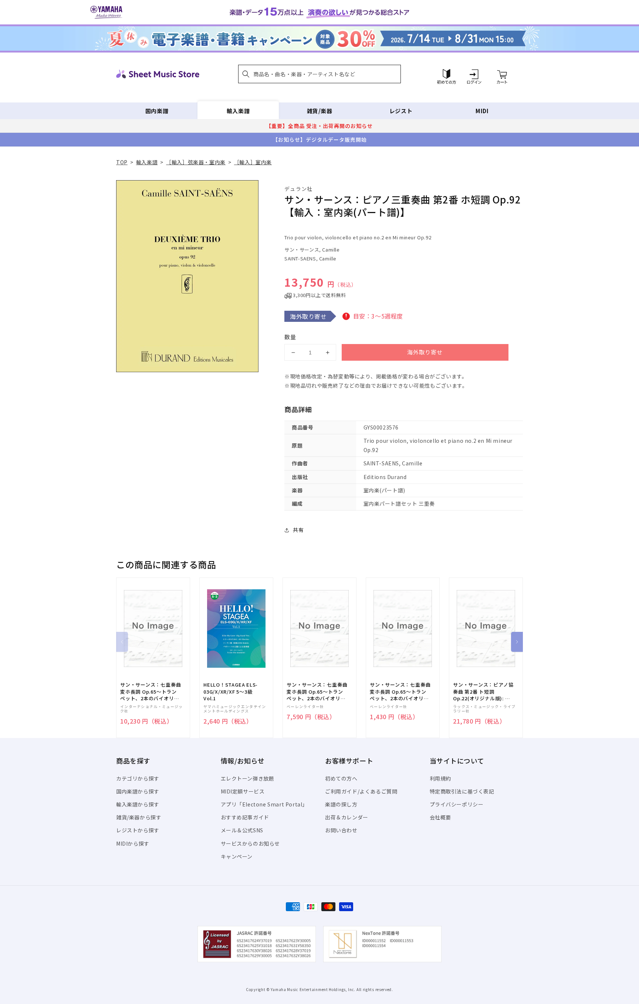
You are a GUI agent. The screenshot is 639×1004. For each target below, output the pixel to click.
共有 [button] (298, 529)
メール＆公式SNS (242, 830)
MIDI (482, 111)
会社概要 (440, 817)
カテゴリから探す (137, 778)
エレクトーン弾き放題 (247, 778)
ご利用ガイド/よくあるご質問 (361, 791)
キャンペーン (237, 856)
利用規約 (440, 778)
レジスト (400, 111)
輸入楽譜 (238, 111)
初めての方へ (341, 778)
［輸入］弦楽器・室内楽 (196, 162)
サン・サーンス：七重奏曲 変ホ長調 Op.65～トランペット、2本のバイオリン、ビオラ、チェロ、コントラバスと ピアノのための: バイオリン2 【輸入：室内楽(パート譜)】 (400, 691)
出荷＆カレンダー (346, 817)
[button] (319, 74)
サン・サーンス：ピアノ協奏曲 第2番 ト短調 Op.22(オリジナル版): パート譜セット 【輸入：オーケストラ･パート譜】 (483, 691)
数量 (290, 337)
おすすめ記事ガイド (245, 817)
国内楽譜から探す (137, 791)
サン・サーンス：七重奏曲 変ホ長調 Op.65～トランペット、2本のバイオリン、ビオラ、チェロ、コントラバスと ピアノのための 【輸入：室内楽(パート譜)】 (150, 691)
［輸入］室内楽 (253, 162)
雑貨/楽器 (319, 111)
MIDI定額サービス (243, 791)
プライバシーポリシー (457, 804)
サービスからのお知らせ (250, 843)
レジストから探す (137, 830)
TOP (122, 162)
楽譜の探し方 (341, 804)
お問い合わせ (341, 830)
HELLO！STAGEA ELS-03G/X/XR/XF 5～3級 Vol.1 (230, 691)
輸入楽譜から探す (137, 804)
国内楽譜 (156, 111)
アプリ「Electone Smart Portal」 (264, 804)
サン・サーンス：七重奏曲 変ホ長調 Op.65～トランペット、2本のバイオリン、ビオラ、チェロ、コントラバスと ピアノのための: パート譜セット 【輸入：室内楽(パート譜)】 (317, 691)
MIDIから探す (132, 843)
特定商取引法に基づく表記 (462, 791)
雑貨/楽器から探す (138, 817)
